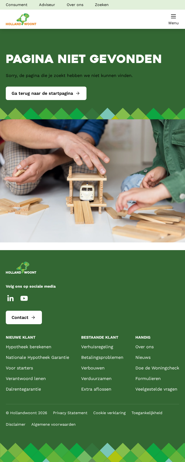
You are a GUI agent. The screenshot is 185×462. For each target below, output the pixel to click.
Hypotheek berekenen (28, 346)
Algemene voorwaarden (53, 424)
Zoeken (102, 4)
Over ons (75, 4)
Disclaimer (16, 424)
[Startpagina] (21, 19)
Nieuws (143, 357)
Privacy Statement (70, 413)
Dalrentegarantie (23, 389)
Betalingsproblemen (102, 357)
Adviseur (47, 4)
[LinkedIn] (10, 298)
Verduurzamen (96, 378)
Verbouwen (93, 367)
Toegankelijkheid (147, 413)
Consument (16, 4)
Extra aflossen (96, 389)
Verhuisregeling (97, 346)
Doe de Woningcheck (157, 367)
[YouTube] (24, 298)
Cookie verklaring (109, 413)
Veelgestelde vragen (156, 389)
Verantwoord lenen (26, 378)
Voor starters (19, 367)
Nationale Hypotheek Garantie (37, 357)
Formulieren (148, 378)
